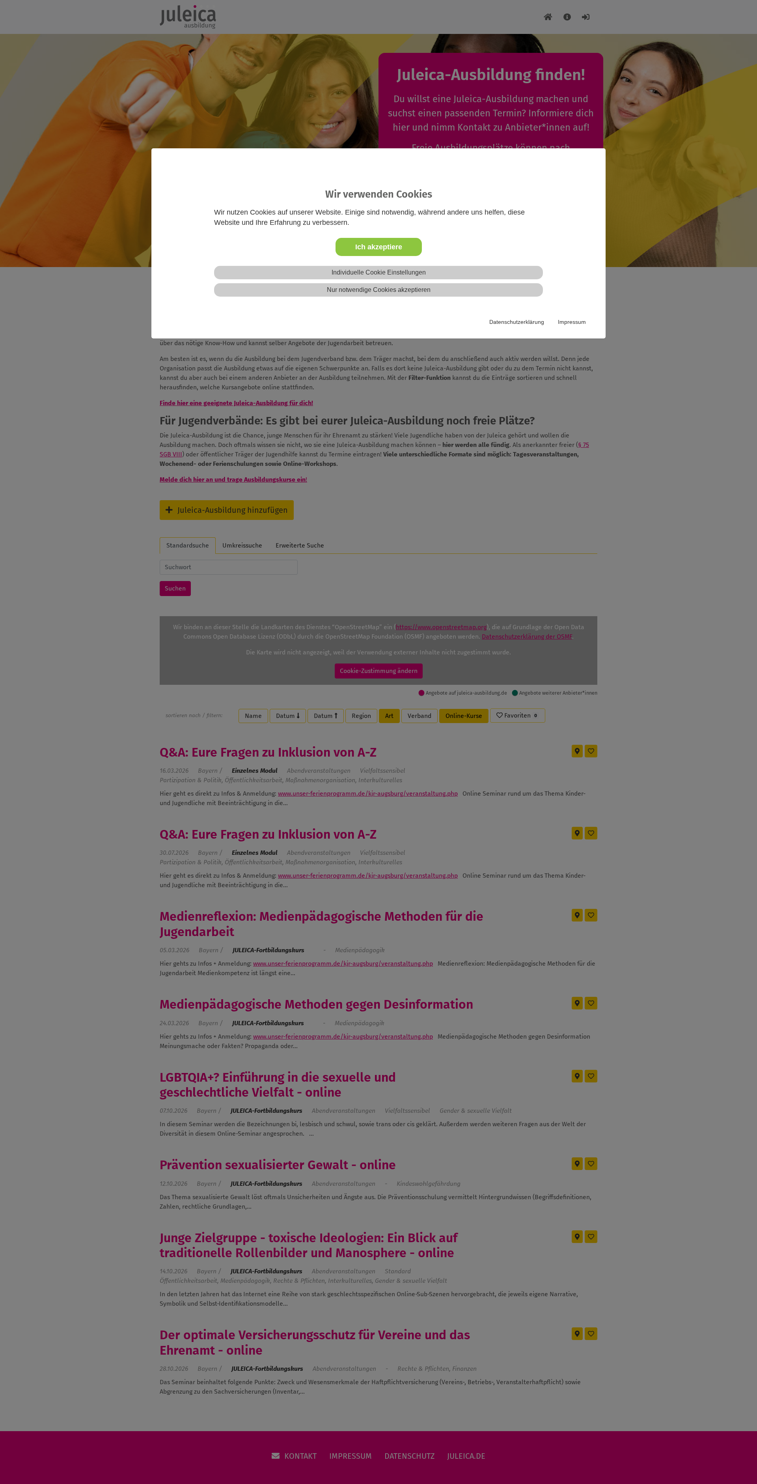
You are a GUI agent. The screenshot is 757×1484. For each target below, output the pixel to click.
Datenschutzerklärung (516, 322)
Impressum (572, 322)
